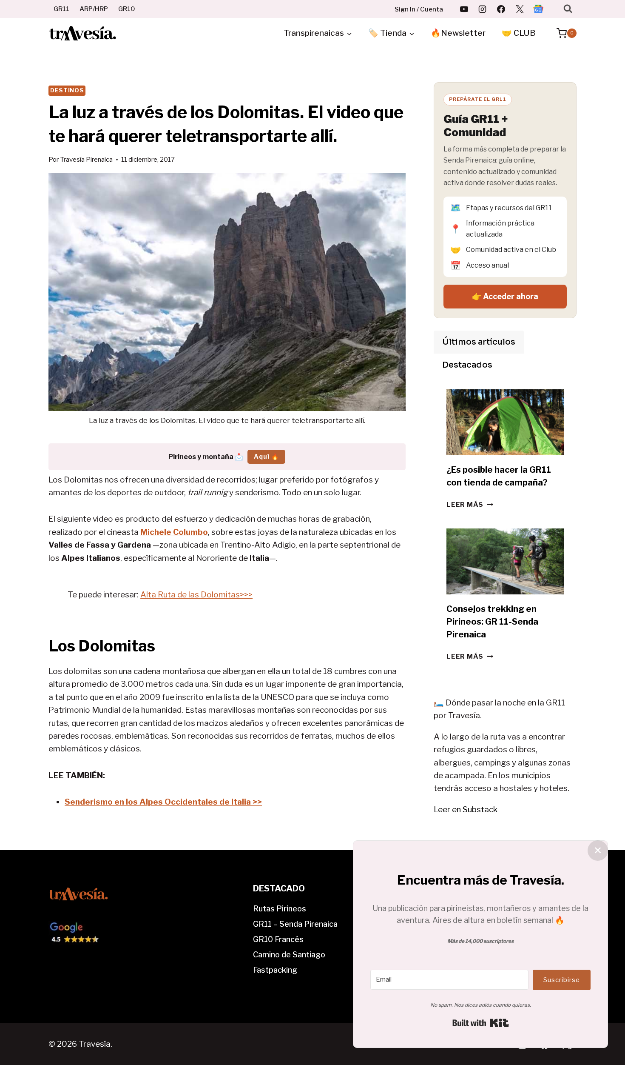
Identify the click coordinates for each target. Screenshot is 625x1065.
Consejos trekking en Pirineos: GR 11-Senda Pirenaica (492, 622)
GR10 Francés (278, 939)
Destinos (67, 90)
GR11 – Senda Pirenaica (295, 923)
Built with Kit (480, 1023)
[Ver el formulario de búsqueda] (568, 8)
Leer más (469, 504)
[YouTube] (464, 9)
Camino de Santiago (289, 954)
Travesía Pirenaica (86, 159)
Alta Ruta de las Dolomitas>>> (196, 595)
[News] (538, 9)
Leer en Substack (465, 809)
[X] (519, 9)
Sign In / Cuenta (419, 9)
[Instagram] (482, 9)
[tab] (479, 342)
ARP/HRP (94, 9)
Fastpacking (275, 969)
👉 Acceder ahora (505, 296)
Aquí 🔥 (266, 456)
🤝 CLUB (519, 33)
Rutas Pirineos (279, 908)
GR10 (126, 9)
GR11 (61, 9)
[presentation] (505, 422)
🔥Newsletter (458, 33)
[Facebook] (501, 9)
